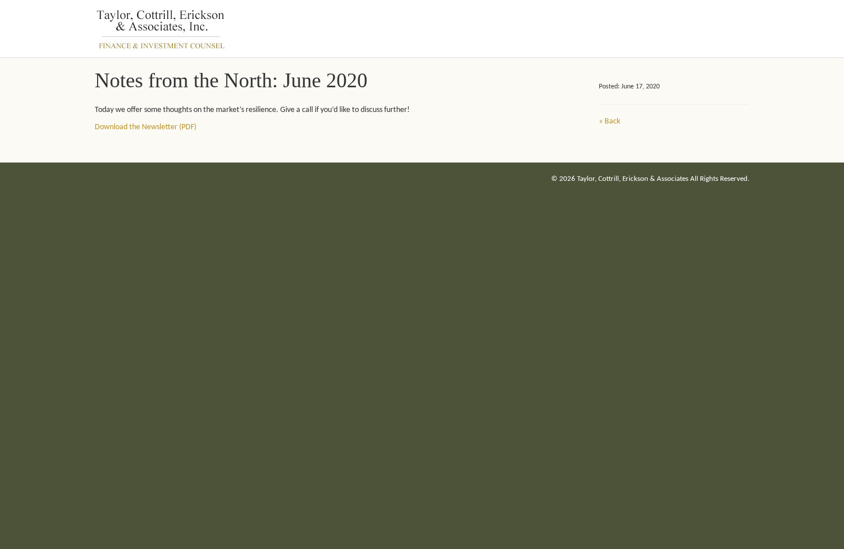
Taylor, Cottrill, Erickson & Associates (632, 179)
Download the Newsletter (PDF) (145, 127)
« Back (609, 121)
